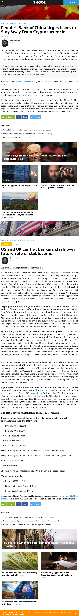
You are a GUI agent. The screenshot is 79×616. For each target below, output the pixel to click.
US (27, 240)
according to (33, 312)
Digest (12, 240)
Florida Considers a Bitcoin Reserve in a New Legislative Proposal (27, 525)
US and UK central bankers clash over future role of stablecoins (27, 130)
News (11, 23)
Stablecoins (31, 240)
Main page (4, 23)
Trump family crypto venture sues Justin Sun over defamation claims (29, 517)
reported (38, 340)
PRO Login (71, 2)
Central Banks (22, 23)
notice (4, 371)
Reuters (7, 301)
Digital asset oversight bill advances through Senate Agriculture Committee (32, 521)
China (15, 23)
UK (15, 240)
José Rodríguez (15, 40)
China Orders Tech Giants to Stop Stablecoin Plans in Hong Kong (27, 134)
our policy (22, 614)
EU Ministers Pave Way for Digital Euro (17, 138)
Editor (12, 43)
